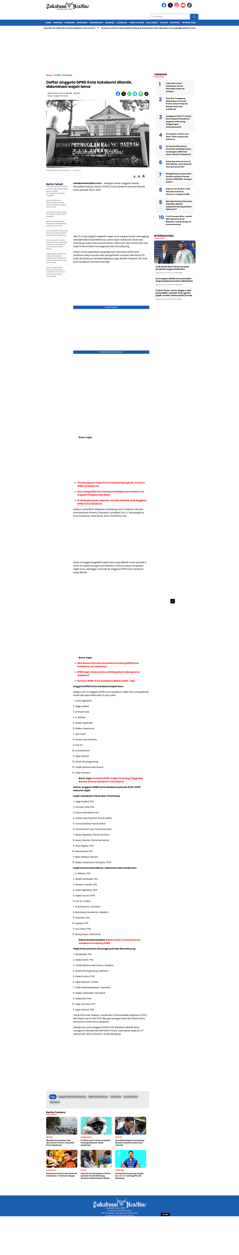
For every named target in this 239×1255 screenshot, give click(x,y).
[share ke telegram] (135, 95)
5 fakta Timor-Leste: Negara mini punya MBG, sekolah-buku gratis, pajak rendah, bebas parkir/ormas (174, 293)
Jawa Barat (116, 1096)
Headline (57, 22)
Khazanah (82, 22)
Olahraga (121, 22)
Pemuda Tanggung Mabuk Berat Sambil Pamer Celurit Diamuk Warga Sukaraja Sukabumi (177, 103)
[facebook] (164, 7)
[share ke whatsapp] (130, 95)
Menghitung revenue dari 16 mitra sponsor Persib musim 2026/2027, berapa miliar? (179, 177)
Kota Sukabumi (130, 1096)
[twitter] (171, 7)
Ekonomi (109, 22)
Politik (57, 75)
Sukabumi (69, 22)
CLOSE (165, 1214)
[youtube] (183, 7)
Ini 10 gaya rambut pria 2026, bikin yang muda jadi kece (177, 137)
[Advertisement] (119, 1235)
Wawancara (96, 22)
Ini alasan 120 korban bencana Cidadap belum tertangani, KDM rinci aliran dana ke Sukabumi (178, 150)
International (189, 22)
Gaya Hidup (152, 22)
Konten (164, 22)
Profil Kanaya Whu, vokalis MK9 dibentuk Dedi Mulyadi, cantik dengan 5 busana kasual (179, 220)
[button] (134, 176)
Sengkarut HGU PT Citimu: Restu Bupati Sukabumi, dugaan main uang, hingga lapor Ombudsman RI (179, 121)
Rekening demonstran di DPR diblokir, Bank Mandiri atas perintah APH (179, 164)
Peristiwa (67, 75)
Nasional (175, 22)
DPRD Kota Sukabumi (98, 1096)
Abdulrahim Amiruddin (58, 93)
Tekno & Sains (136, 22)
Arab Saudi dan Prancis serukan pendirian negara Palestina (172, 268)
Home (48, 22)
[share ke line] (141, 95)
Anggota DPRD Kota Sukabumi (72, 1096)
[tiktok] (190, 7)
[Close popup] (172, 601)
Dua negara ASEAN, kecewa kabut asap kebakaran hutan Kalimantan (174, 279)
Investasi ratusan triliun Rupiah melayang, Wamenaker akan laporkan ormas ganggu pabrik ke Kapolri (127, 28)
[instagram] (177, 7)
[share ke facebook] (118, 95)
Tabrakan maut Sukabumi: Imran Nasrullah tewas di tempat (175, 87)
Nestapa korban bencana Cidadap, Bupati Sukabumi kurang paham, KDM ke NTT (179, 205)
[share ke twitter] (124, 95)
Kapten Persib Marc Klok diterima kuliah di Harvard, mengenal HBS (178, 191)
